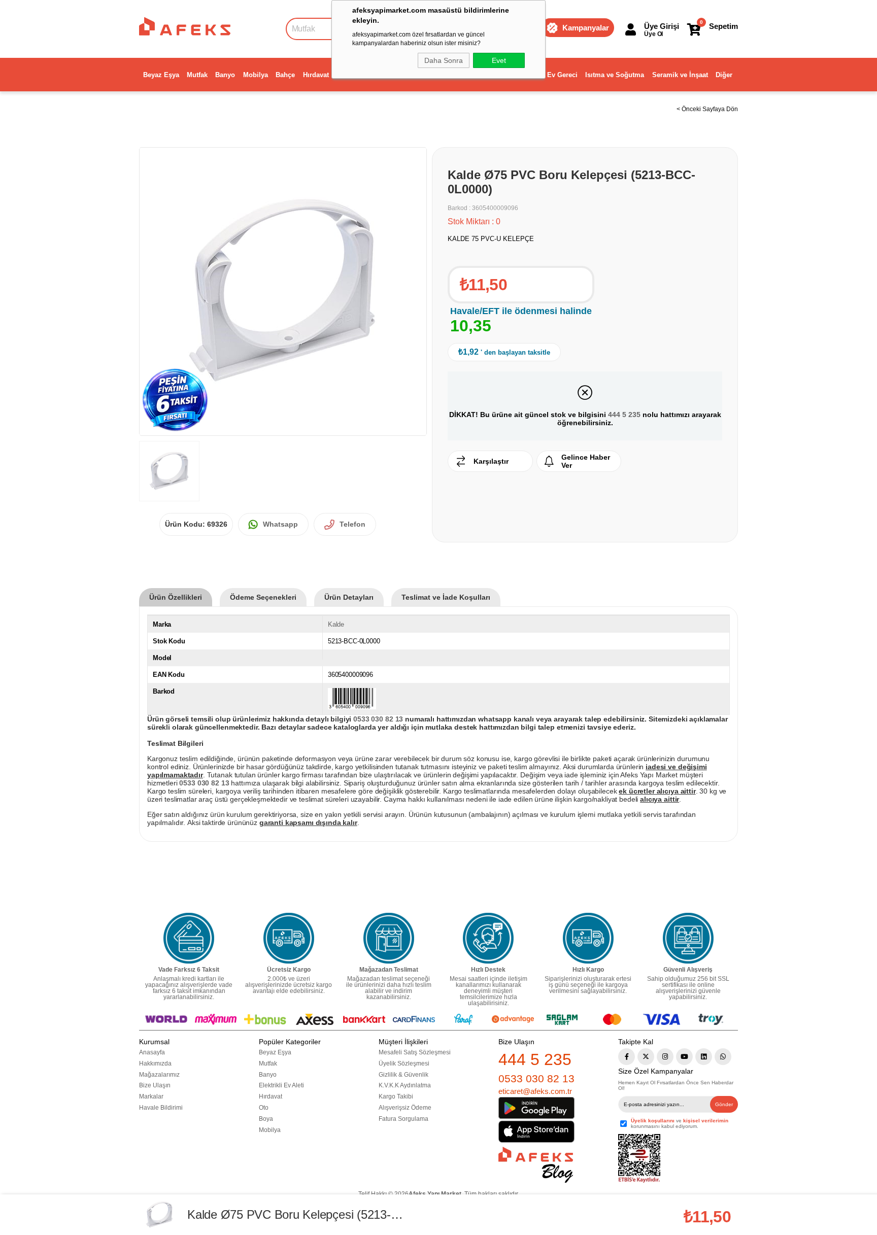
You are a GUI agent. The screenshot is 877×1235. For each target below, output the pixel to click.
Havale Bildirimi (161, 1107)
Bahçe (285, 75)
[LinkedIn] (703, 1056)
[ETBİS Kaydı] (639, 1158)
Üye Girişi (661, 26)
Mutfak (197, 75)
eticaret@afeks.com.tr (535, 1091)
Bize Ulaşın (155, 1085)
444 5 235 (624, 414)
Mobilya (255, 75)
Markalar (151, 1096)
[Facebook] (626, 1056)
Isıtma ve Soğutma (614, 75)
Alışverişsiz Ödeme (405, 1107)
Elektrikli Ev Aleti (281, 1085)
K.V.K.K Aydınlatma (405, 1085)
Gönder (724, 1104)
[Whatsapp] (723, 1056)
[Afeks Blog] (535, 1165)
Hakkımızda (155, 1063)
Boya (266, 1118)
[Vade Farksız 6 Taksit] (188, 938)
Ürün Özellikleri (175, 597)
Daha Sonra (443, 60)
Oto (263, 1107)
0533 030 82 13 (536, 1078)
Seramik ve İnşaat (680, 75)
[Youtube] (684, 1056)
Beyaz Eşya (161, 75)
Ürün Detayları (349, 597)
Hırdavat (316, 75)
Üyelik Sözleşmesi (404, 1063)
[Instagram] (665, 1056)
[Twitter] (645, 1056)
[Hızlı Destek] (488, 938)
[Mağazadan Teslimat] (388, 938)
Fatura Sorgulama (403, 1118)
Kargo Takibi (396, 1096)
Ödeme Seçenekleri (263, 597)
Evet (499, 60)
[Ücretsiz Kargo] (288, 938)
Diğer (724, 75)
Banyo (225, 75)
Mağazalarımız (159, 1074)
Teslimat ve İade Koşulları (445, 597)
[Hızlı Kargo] (588, 938)
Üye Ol (653, 34)
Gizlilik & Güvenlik (403, 1074)
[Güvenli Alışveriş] (688, 938)
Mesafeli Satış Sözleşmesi (415, 1052)
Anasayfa (152, 1052)
